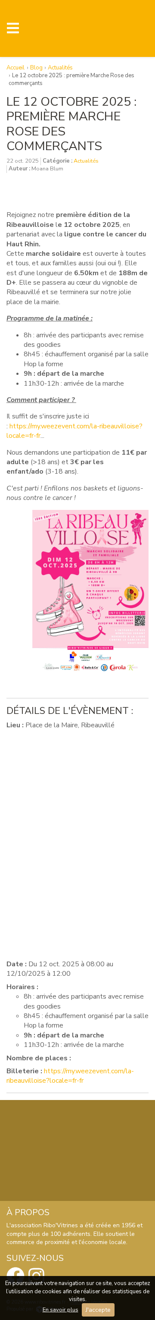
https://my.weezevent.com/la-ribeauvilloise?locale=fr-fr (70, 1075)
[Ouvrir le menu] (12, 28)
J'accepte (98, 1310)
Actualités (86, 161)
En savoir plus (60, 1310)
